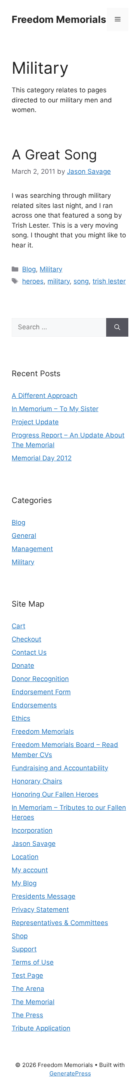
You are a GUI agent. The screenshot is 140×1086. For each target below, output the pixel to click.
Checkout (26, 639)
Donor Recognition (40, 679)
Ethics (21, 718)
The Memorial (33, 1002)
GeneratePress (70, 1073)
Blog (29, 269)
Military (51, 269)
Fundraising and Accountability (60, 768)
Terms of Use (33, 962)
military (58, 281)
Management (32, 549)
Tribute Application (41, 1028)
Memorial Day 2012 (42, 458)
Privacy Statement (40, 909)
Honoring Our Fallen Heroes (55, 794)
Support (24, 949)
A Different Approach (44, 395)
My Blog (24, 883)
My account (30, 870)
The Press (27, 1015)
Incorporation (32, 830)
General (24, 536)
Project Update (35, 422)
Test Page (27, 975)
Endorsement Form (41, 692)
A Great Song (54, 154)
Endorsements (34, 705)
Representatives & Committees (60, 923)
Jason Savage (34, 843)
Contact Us (29, 652)
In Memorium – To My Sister (55, 409)
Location (25, 857)
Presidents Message (43, 896)
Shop (20, 936)
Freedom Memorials (59, 19)
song (81, 281)
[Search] (117, 327)
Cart (18, 626)
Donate (23, 665)
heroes (33, 281)
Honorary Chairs (37, 781)
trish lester (109, 281)
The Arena (28, 989)
